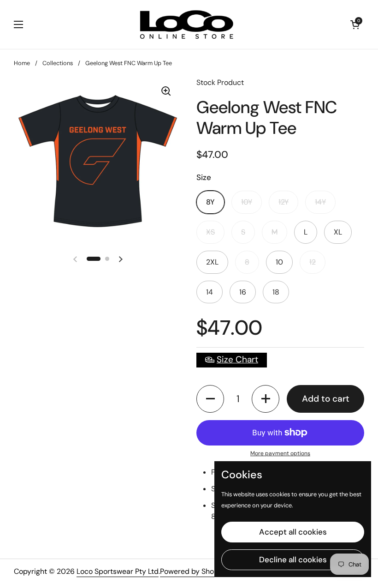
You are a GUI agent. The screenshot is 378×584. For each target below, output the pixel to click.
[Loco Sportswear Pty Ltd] (186, 24)
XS (210, 232)
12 (312, 262)
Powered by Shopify (193, 571)
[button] (210, 399)
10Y (246, 202)
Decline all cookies (293, 559)
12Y (283, 202)
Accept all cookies (293, 532)
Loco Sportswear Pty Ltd (118, 571)
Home (22, 63)
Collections (57, 63)
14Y (320, 202)
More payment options (280, 453)
